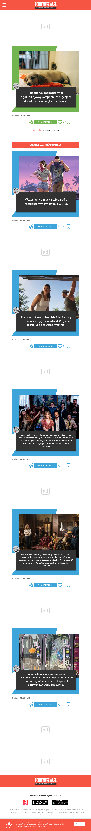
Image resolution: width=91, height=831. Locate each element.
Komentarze (45, 122)
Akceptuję (79, 824)
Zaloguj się (36, 130)
